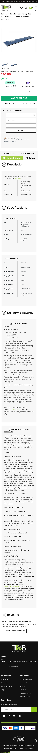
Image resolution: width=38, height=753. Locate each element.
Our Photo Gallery (25, 696)
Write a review (5, 19)
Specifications (28, 153)
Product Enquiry (28, 104)
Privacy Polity (18, 749)
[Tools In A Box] (6, 8)
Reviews (32, 158)
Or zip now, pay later (28, 86)
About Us (22, 686)
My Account (4, 679)
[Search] (26, 8)
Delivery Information (26, 679)
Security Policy (29, 749)
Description (10, 153)
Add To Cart (17, 98)
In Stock (5, 79)
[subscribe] (34, 709)
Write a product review (15, 631)
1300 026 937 (18, 178)
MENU (36, 10)
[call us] (21, 8)
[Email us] (4, 715)
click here (16, 409)
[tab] (8, 153)
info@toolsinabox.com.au (12, 586)
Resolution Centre (6, 686)
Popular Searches (5, 752)
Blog (2, 690)
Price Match (9, 104)
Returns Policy (24, 683)
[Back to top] (35, 741)
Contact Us (23, 690)
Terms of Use (8, 749)
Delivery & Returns (14, 158)
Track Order (4, 683)
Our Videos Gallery (25, 693)
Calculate (20, 130)
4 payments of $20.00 (10, 86)
